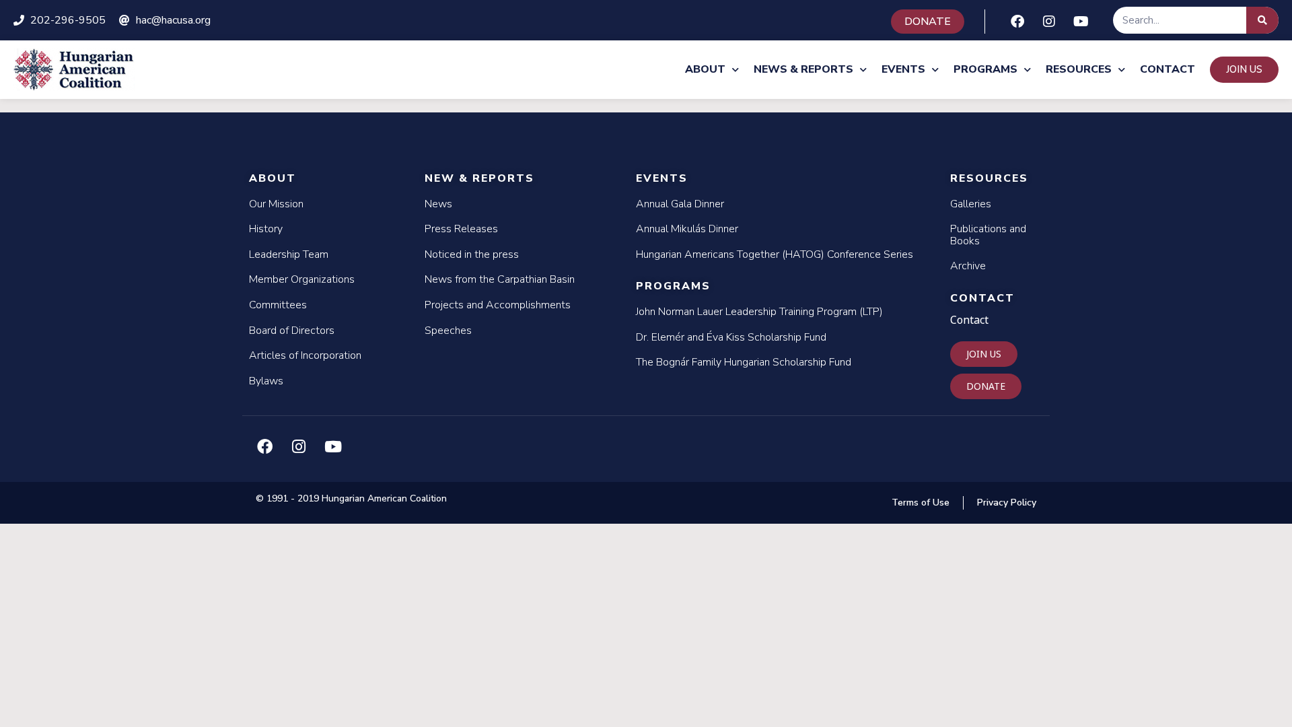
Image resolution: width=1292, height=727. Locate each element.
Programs (985, 69)
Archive (968, 265)
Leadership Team (288, 254)
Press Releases (461, 228)
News (438, 204)
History (266, 228)
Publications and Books (988, 234)
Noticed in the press (472, 254)
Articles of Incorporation (305, 355)
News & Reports (803, 69)
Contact (1167, 69)
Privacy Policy (1006, 502)
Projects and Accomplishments (498, 305)
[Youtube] (1081, 21)
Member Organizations (302, 279)
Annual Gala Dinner (680, 204)
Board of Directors (291, 330)
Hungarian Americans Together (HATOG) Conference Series (774, 254)
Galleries (970, 204)
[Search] (1262, 20)
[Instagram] (1049, 21)
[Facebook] (1017, 21)
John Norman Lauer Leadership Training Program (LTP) (759, 311)
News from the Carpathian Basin (500, 279)
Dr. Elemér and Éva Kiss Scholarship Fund (731, 337)
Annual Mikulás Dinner (687, 228)
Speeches (448, 330)
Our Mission (276, 204)
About (705, 69)
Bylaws (266, 381)
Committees (278, 305)
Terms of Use (920, 502)
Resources (1079, 69)
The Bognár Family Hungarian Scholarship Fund (743, 362)
